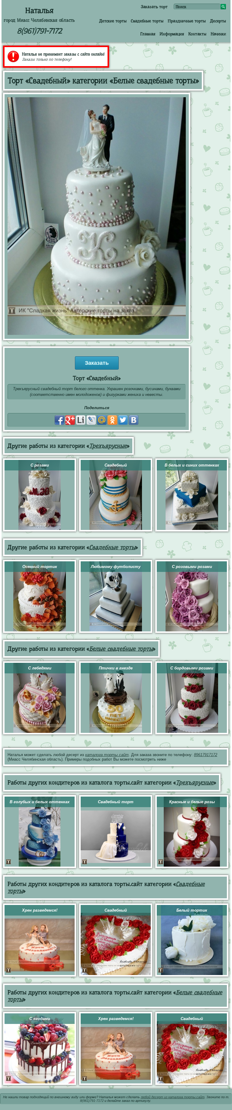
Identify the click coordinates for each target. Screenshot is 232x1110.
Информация (172, 33)
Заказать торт (154, 6)
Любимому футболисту (115, 566)
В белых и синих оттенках (192, 465)
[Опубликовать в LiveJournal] (91, 420)
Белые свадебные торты (121, 648)
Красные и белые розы (192, 802)
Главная (147, 33)
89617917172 (205, 754)
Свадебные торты (147, 20)
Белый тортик (191, 910)
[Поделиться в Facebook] (59, 420)
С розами (40, 465)
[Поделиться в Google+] (70, 420)
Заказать (97, 363)
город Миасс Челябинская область (39, 20)
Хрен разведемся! (39, 910)
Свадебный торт (116, 802)
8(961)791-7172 (39, 31)
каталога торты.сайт (107, 754)
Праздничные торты (187, 20)
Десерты (218, 20)
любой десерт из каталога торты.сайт (173, 1097)
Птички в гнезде (116, 668)
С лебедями (39, 668)
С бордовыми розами (191, 668)
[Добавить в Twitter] (123, 420)
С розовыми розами (192, 566)
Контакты (197, 33)
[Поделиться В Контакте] (133, 420)
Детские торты (113, 20)
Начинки (218, 33)
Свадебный (116, 465)
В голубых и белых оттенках (39, 802)
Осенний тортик (39, 566)
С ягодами (39, 1018)
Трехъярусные (108, 445)
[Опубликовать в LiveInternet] (80, 420)
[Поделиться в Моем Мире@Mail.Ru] (102, 420)
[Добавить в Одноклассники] (112, 420)
